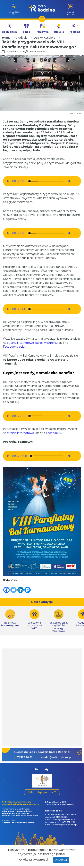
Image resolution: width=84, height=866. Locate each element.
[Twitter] (13, 590)
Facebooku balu (14, 346)
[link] (34, 619)
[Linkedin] (20, 590)
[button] (5, 780)
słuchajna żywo (70, 13)
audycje (59, 31)
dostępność (9, 31)
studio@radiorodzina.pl (56, 757)
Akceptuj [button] (61, 859)
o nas (26, 31)
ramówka (43, 31)
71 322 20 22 (25, 757)
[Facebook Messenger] (27, 590)
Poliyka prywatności (33, 859)
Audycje (22, 37)
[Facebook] (6, 590)
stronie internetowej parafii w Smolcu (32, 342)
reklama (75, 31)
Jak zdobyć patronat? (42, 792)
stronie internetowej (21, 433)
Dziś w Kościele (44, 37)
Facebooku (53, 433)
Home (6, 37)
